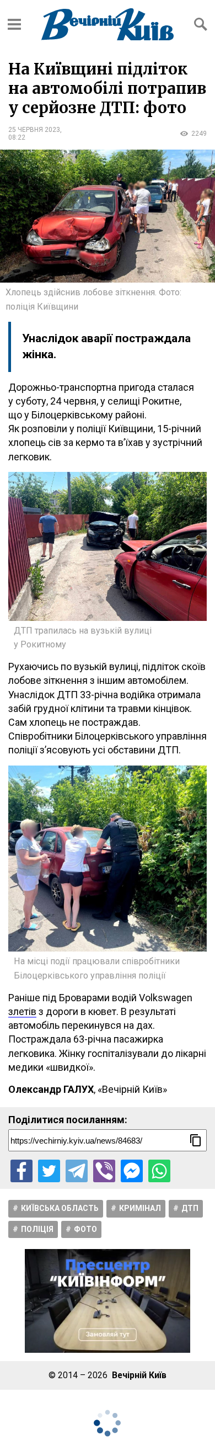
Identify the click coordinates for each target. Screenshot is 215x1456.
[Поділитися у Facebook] (21, 1171)
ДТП (189, 1208)
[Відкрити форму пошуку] (200, 24)
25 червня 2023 (34, 130)
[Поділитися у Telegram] (77, 1171)
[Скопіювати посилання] (195, 1140)
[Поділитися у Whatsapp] (159, 1171)
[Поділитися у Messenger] (132, 1171)
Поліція (37, 1229)
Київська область (60, 1208)
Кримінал (140, 1208)
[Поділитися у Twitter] (49, 1171)
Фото (85, 1229)
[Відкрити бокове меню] (14, 24)
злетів (22, 1011)
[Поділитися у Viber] (104, 1171)
